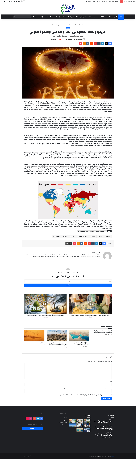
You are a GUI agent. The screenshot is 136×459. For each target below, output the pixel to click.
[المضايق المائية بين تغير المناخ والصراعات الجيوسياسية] (79, 335)
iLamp (112, 456)
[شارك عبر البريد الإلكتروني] (70, 243)
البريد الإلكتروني (107, 388)
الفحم (92, 236)
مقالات (121, 17)
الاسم (110, 381)
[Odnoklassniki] (84, 43)
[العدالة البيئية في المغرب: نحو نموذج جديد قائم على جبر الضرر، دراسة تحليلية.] (79, 421)
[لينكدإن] (102, 43)
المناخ (115, 17)
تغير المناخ (56, 236)
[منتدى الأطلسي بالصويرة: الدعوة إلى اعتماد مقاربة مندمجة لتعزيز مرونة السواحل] (87, 425)
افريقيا (107, 236)
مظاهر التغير (83, 17)
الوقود (64, 236)
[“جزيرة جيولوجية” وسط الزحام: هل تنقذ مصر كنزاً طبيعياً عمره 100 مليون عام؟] (57, 335)
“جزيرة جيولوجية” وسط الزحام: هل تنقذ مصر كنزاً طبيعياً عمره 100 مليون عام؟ (57, 344)
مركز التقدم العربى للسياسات (101, 231)
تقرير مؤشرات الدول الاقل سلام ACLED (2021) (86, 231)
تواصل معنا (64, 420)
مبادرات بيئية (92, 17)
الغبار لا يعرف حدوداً (39, 343)
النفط (72, 236)
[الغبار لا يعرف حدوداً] (34, 335)
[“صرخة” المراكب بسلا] (72, 425)
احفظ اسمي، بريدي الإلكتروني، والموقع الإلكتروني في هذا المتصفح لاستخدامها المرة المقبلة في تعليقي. (85, 395)
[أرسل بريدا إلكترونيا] (74, 39)
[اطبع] (67, 243)
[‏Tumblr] (99, 43)
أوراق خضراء (71, 17)
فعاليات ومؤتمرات (61, 17)
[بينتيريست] (95, 43)
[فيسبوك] (110, 43)
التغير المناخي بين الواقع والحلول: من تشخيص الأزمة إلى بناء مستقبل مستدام (102, 2)
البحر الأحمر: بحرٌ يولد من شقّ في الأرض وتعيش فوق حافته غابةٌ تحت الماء (102, 331)
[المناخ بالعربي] (68, 8)
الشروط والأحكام (63, 422)
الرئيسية (82, 25)
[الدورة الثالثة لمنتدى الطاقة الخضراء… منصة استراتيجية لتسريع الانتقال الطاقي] (87, 430)
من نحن (65, 418)
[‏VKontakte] (87, 43)
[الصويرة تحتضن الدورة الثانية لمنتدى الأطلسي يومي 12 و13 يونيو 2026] (79, 425)
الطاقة (100, 236)
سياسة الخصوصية (63, 425)
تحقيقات (108, 17)
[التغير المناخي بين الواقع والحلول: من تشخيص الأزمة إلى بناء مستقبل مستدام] (72, 421)
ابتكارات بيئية (101, 17)
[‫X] (106, 43)
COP (77, 17)
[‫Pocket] (80, 43)
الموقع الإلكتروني (62, 388)
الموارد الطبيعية (82, 236)
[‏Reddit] (91, 43)
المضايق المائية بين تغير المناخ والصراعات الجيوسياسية (81, 343)
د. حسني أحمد (79, 39)
